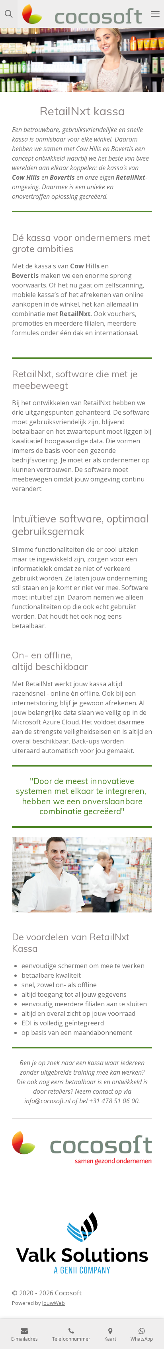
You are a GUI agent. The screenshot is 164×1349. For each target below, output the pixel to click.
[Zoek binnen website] (9, 14)
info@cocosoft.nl (47, 1101)
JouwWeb (53, 1302)
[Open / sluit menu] (155, 14)
